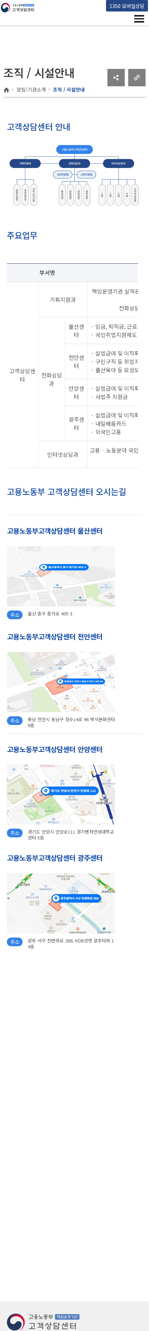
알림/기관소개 (31, 89)
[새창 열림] (116, 84)
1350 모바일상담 (126, 5)
